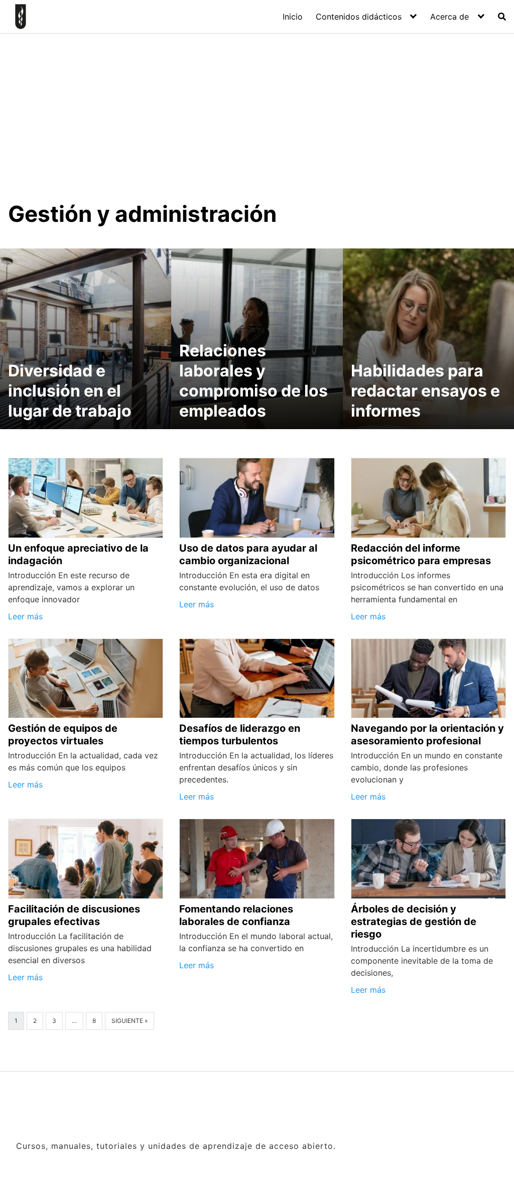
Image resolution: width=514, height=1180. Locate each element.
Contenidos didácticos (359, 17)
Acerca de (449, 17)
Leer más (25, 616)
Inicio (293, 17)
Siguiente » (129, 1020)
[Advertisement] (257, 125)
